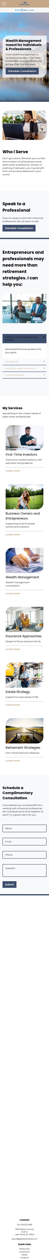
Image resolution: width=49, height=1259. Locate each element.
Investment (24, 1252)
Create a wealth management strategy (21, 338)
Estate (24, 1255)
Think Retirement (14, 375)
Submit (9, 884)
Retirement (24, 1249)
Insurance (24, 1257)
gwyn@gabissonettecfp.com (24, 1239)
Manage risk (11, 361)
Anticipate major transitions (20, 368)
